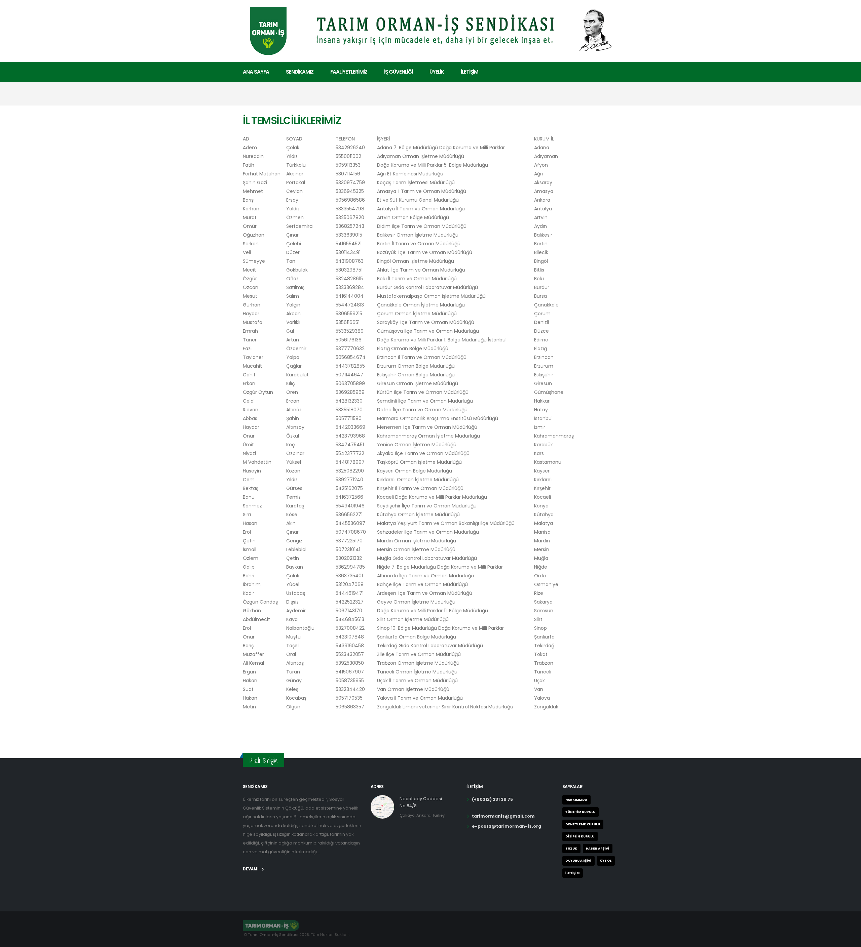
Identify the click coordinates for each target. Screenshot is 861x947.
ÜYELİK (436, 71)
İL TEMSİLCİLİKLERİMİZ (292, 120)
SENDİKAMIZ (299, 71)
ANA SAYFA (256, 71)
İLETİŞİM (469, 71)
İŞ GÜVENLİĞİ (398, 71)
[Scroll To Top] (849, 939)
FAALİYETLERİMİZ (348, 71)
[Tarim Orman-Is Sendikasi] (430, 30)
